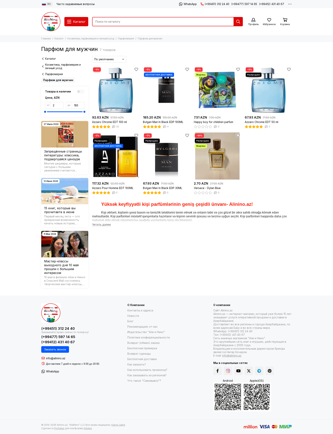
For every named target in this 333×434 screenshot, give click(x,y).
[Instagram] (228, 371)
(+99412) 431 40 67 (271, 4)
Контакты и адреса (140, 310)
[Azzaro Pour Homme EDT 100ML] (115, 156)
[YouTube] (238, 371)
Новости (133, 315)
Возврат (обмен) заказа (143, 342)
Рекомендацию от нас (142, 326)
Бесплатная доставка (142, 359)
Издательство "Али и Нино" (146, 332)
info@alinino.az (55, 358)
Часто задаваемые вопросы (75, 4)
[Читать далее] (101, 224)
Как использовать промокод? (147, 369)
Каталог (59, 38)
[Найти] (238, 21)
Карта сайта (118, 424)
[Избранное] (136, 69)
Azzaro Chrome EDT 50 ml (261, 122)
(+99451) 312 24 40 (217, 4)
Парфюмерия (126, 38)
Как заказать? (136, 364)
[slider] (45, 112)
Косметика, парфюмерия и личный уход (90, 38)
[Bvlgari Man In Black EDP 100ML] (166, 90)
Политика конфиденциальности (148, 337)
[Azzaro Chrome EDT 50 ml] (268, 90)
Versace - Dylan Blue (207, 188)
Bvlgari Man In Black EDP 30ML (162, 188)
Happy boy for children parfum (213, 122)
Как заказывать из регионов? (146, 375)
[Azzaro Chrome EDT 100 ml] (115, 90)
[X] (249, 371)
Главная (46, 38)
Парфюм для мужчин (58, 80)
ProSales (59, 428)
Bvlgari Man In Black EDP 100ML (163, 122)
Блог (130, 321)
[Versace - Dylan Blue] (217, 156)
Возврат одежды (139, 353)
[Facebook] (217, 371)
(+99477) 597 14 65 (244, 4)
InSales (88, 428)
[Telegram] (259, 371)
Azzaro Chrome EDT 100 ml (109, 122)
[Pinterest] (269, 371)
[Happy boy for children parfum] (217, 90)
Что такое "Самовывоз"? (144, 380)
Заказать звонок (55, 349)
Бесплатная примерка (142, 348)
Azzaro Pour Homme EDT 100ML (112, 188)
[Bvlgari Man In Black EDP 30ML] (166, 156)
